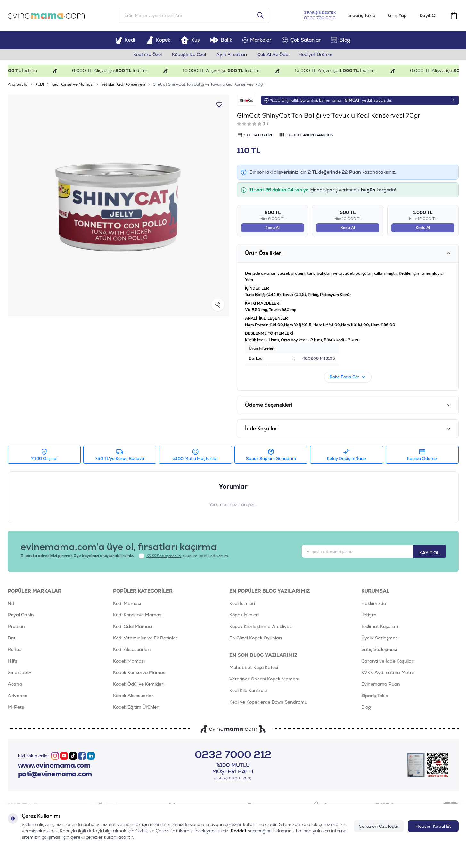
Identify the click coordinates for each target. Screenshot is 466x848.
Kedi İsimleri (242, 603)
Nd (11, 603)
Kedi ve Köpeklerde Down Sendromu (268, 702)
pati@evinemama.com (55, 774)
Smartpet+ (19, 672)
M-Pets (16, 707)
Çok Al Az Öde (272, 54)
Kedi (130, 40)
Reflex (14, 649)
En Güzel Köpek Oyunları (255, 638)
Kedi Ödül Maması (132, 626)
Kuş (195, 40)
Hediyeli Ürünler (315, 54)
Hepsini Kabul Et (433, 826)
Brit (12, 638)
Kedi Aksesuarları (132, 649)
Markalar (261, 40)
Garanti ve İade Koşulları (387, 661)
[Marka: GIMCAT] (246, 100)
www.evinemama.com (54, 765)
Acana (15, 684)
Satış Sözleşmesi (379, 649)
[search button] (260, 15)
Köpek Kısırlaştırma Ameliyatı (260, 626)
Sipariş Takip (361, 15)
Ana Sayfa (18, 84)
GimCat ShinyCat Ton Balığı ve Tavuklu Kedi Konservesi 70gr (208, 84)
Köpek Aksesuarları (133, 695)
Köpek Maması (129, 661)
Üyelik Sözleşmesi (379, 638)
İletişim (368, 615)
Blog (344, 40)
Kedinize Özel (147, 54)
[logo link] (46, 15)
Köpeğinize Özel (189, 54)
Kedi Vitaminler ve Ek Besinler (145, 638)
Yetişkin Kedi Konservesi (123, 84)
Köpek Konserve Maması (139, 672)
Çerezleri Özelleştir (379, 826)
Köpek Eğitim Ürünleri (136, 707)
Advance (17, 695)
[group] (118, 205)
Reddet (239, 831)
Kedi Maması (127, 603)
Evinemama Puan (380, 684)
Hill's (12, 661)
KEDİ (39, 84)
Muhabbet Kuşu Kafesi (253, 667)
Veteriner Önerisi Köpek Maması (264, 679)
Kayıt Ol (428, 15)
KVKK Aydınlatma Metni (387, 672)
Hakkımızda (373, 603)
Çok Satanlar (305, 40)
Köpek (163, 40)
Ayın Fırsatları (231, 54)
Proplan (16, 626)
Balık (226, 40)
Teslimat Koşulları (379, 626)
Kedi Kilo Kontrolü (248, 690)
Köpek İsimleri (244, 615)
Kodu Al (272, 227)
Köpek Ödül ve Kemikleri (138, 684)
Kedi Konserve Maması (73, 84)
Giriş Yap (397, 15)
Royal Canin (21, 615)
